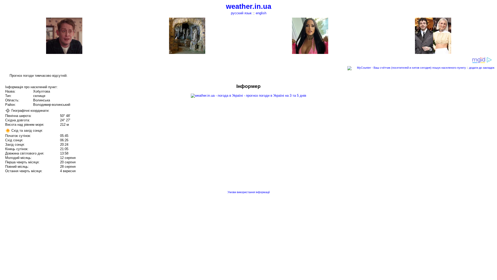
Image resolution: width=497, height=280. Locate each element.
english (261, 13)
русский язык (241, 13)
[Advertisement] (444, 119)
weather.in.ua (248, 6)
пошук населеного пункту (449, 67)
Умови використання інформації (249, 192)
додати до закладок (481, 67)
